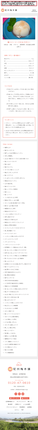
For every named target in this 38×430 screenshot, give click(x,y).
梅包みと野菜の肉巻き (11, 225)
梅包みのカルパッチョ (11, 181)
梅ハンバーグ (8, 194)
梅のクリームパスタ (10, 186)
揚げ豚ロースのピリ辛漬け (12, 269)
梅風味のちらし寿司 (10, 208)
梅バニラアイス (9, 175)
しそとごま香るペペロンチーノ (13, 214)
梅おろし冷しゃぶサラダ (11, 172)
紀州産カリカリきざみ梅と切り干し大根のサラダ (18, 264)
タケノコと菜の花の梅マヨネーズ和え (15, 203)
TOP (22, 410)
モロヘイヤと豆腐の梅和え (12, 316)
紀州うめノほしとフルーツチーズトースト (16, 253)
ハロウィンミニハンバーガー (12, 244)
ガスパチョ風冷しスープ (11, 325)
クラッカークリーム (10, 242)
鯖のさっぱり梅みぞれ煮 (11, 205)
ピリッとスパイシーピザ (11, 239)
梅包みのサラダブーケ (11, 211)
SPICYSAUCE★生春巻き (11, 280)
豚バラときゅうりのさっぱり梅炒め (14, 258)
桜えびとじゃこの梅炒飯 (11, 305)
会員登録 (29, 407)
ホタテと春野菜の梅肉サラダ (12, 344)
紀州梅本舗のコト (10, 401)
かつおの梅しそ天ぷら (11, 322)
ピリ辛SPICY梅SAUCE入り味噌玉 (14, 283)
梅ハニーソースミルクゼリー (12, 314)
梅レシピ (30, 401)
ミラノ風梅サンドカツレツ (12, 341)
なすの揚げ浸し (9, 183)
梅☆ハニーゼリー (9, 330)
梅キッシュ (8, 192)
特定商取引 (22, 407)
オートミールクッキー (11, 233)
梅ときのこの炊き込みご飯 (12, 297)
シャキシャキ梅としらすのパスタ (14, 302)
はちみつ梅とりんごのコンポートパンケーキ (17, 294)
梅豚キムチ (8, 147)
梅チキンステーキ (9, 150)
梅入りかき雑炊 (9, 350)
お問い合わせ (15, 398)
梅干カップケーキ (9, 278)
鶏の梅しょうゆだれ (10, 333)
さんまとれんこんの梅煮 (11, 308)
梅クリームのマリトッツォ (12, 266)
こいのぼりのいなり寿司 (11, 197)
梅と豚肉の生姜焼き (10, 275)
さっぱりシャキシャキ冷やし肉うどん (15, 178)
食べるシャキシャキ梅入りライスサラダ (15, 250)
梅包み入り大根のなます (11, 219)
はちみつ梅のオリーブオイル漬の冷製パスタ (17, 158)
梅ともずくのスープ (10, 300)
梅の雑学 (10, 404)
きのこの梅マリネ (9, 311)
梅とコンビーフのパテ (11, 161)
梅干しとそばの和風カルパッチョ (14, 153)
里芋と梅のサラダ (9, 217)
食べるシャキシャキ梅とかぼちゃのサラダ (16, 289)
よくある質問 (26, 404)
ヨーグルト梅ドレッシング (12, 169)
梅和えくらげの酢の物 (11, 336)
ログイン (17, 410)
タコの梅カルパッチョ (11, 347)
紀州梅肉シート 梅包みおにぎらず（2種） (16, 247)
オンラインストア (21, 401)
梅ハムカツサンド (9, 261)
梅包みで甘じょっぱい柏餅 (12, 200)
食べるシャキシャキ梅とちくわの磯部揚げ (16, 255)
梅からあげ (8, 164)
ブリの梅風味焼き (9, 352)
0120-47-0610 (19, 383)
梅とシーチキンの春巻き (11, 189)
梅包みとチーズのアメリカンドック (14, 222)
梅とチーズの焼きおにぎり (12, 291)
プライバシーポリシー (11, 407)
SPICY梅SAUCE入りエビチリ (13, 272)
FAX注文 (26, 398)
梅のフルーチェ (9, 167)
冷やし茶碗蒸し (9, 156)
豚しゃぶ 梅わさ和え (10, 327)
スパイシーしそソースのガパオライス (15, 228)
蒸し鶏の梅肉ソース (10, 230)
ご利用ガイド (18, 404)
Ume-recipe (7, 144)
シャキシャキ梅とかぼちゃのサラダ (14, 236)
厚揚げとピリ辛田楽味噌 (11, 286)
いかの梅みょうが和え (11, 319)
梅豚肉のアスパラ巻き (11, 339)
